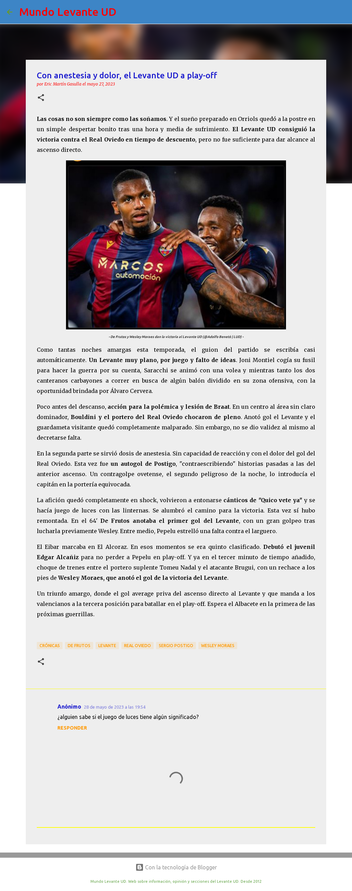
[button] (41, 98)
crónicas (50, 645)
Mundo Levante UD (68, 11)
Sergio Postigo (176, 645)
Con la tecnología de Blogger (180, 867)
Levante (107, 645)
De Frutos (79, 645)
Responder (72, 728)
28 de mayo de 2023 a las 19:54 (114, 706)
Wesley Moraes (217, 645)
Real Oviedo (137, 645)
